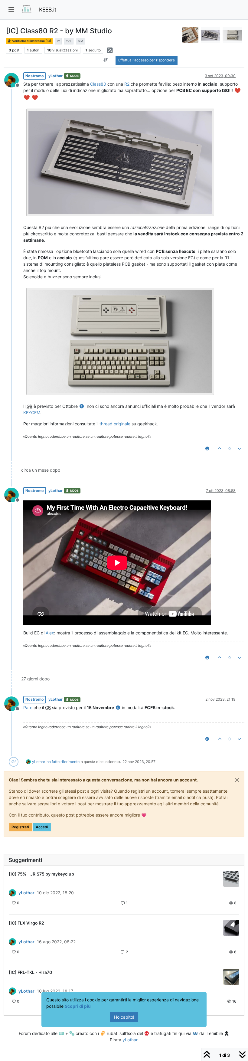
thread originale (115, 423)
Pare (27, 707)
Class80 (98, 84)
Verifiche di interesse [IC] (31, 41)
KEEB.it (47, 9)
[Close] (237, 780)
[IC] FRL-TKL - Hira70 (30, 972)
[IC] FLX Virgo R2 (26, 922)
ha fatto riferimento (63, 761)
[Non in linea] (13, 79)
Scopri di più (78, 1006)
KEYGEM (31, 412)
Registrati (20, 827)
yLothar (55, 76)
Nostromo (34, 76)
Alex (50, 632)
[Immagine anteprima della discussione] (231, 879)
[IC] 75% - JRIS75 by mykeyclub (41, 873)
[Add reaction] (207, 448)
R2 (126, 84)
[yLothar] (12, 892)
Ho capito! (124, 1017)
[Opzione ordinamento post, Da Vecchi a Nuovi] (105, 60)
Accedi (42, 827)
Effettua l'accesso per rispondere (146, 60)
